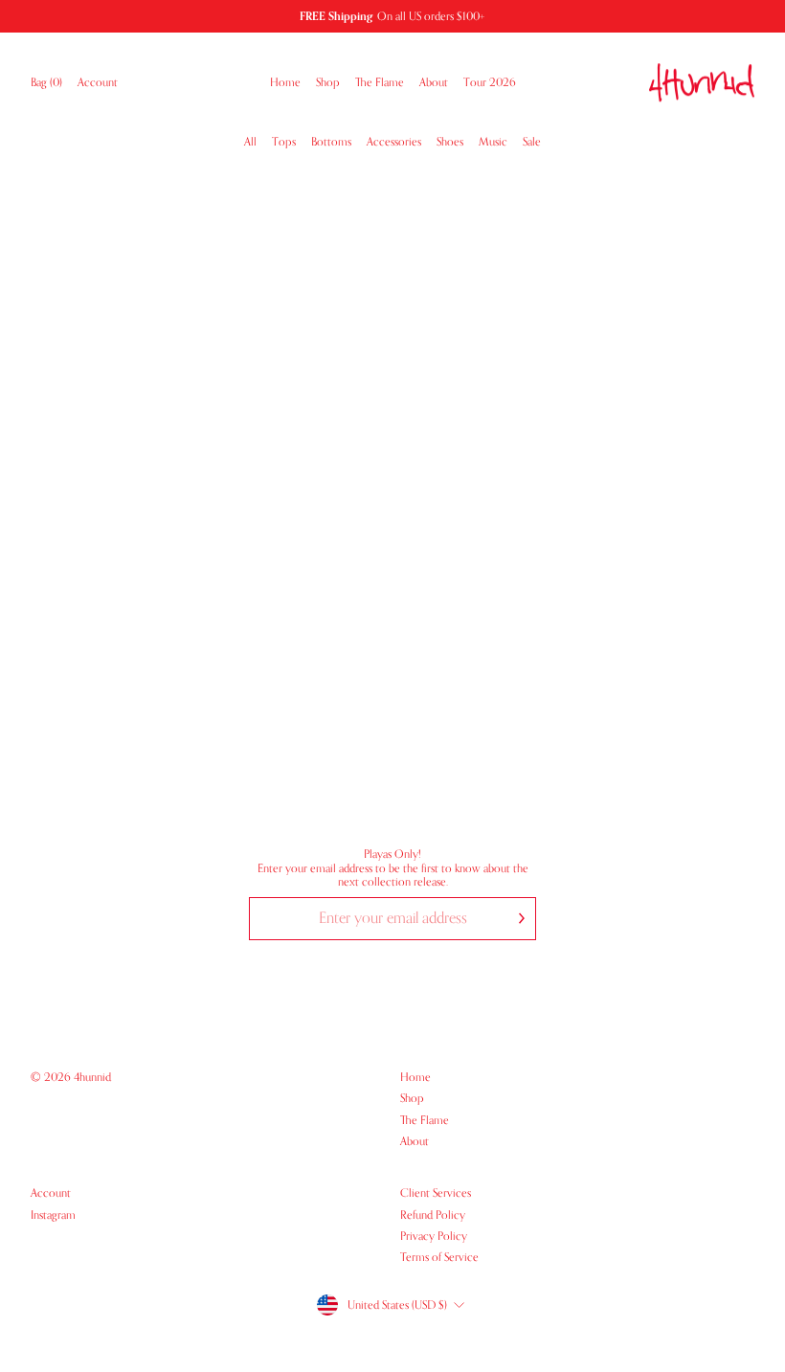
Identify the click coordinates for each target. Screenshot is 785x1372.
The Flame (379, 82)
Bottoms (331, 141)
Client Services (435, 1193)
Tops (284, 141)
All (250, 141)
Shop (328, 82)
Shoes (450, 141)
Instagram (53, 1215)
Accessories (394, 141)
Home (285, 82)
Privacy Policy (433, 1236)
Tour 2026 (489, 82)
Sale (532, 141)
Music (493, 141)
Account (101, 82)
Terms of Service (439, 1257)
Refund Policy (432, 1215)
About (433, 82)
